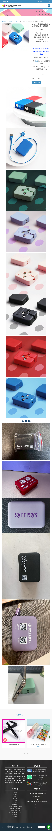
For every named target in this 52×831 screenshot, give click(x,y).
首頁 (3, 827)
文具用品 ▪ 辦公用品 (15, 808)
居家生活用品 (15, 814)
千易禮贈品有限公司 (10, 826)
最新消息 (16, 827)
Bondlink (32, 826)
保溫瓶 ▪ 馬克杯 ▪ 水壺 (15, 812)
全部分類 (4, 21)
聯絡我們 (29, 827)
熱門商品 (15, 794)
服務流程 (22, 827)
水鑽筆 (15, 802)
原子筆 (15, 798)
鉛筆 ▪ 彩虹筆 (15, 804)
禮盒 (15, 796)
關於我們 (9, 827)
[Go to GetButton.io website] (49, 829)
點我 (36, 61)
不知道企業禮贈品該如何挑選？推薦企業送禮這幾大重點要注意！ (40, 771)
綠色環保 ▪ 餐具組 (15, 810)
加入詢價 (37, 82)
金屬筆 (15, 800)
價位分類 (15, 792)
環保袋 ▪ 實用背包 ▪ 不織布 (15, 806)
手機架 (16, 21)
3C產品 (10, 21)
